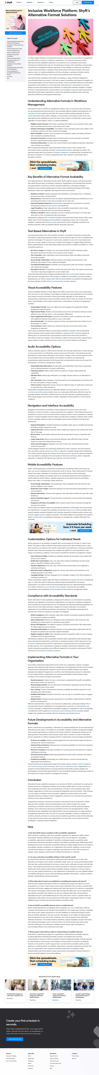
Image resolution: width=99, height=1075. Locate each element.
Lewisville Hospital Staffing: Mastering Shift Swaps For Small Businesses (82, 995)
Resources (40, 2)
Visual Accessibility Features (13, 50)
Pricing (51, 2)
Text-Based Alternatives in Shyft (14, 48)
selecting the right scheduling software (64, 711)
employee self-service (77, 580)
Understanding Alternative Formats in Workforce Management (15, 42)
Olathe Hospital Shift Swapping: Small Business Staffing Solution (59, 995)
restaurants (83, 389)
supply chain (61, 340)
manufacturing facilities (35, 392)
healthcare (48, 222)
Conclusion (9, 76)
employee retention (51, 205)
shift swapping (76, 333)
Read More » (10, 998)
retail (54, 222)
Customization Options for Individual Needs (13, 61)
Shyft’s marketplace (49, 217)
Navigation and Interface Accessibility (13, 55)
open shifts (53, 451)
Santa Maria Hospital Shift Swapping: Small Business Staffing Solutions (37, 995)
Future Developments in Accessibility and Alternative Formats (13, 73)
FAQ (8, 78)
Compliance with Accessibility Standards (14, 64)
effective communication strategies (58, 281)
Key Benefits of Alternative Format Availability (15, 46)
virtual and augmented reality (67, 766)
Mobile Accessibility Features (14, 58)
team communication (72, 274)
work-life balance (38, 517)
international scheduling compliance (48, 650)
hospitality (63, 222)
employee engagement (61, 152)
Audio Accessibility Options (13, 52)
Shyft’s (70, 85)
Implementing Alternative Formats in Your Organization (15, 68)
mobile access (70, 510)
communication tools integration (56, 587)
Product (18, 2)
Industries (29, 2)
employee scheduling (34, 113)
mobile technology (49, 766)
